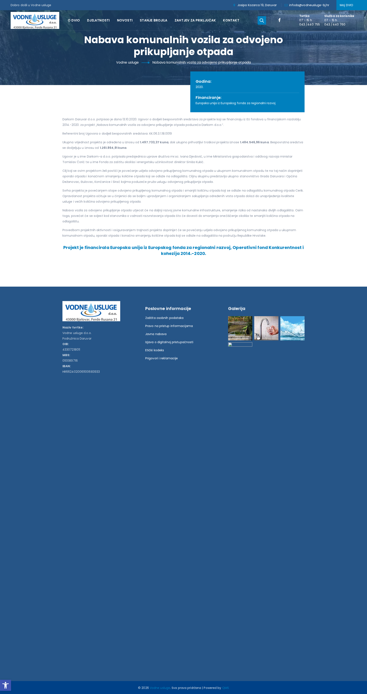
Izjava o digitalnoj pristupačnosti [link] (169, 342)
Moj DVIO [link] (346, 5)
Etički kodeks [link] (154, 350)
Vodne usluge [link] (160, 688)
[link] (5, 685)
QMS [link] (225, 688)
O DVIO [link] (74, 20)
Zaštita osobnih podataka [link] (164, 318)
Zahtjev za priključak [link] (195, 20)
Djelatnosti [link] (98, 20)
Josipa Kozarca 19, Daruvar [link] (257, 5)
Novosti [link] (125, 20)
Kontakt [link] (231, 20)
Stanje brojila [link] (153, 20)
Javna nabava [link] (156, 334)
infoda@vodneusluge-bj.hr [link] (309, 5)
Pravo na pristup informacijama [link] (169, 326)
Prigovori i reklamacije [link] (161, 358)
